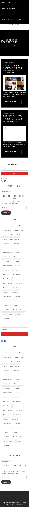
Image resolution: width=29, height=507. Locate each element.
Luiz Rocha (15, 270)
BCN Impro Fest (15, 234)
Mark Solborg (19, 283)
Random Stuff (8, 19)
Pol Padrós (17, 296)
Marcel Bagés (16, 274)
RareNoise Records (18, 301)
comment (13, 72)
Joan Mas (16, 261)
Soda (4, 314)
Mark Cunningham (7, 283)
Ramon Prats (6, 301)
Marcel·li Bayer (6, 279)
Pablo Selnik (15, 292)
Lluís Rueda (6, 270)
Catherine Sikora (14, 239)
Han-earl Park (6, 256)
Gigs (17, 2)
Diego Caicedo (15, 243)
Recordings (7, 2)
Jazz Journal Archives (12, 14)
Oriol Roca (5, 292)
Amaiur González (19, 230)
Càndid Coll (6, 243)
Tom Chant (11, 314)
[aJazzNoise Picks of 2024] (14, 83)
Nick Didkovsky (17, 287)
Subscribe (6, 212)
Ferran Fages (18, 252)
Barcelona (5, 234)
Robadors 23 (6, 305)
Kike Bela (17, 265)
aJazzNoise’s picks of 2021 (12, 117)
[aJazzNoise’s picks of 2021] (14, 133)
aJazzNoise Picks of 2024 (12, 66)
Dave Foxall (7, 72)
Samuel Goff (6, 309)
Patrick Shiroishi (7, 296)
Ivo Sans (21, 256)
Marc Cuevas (6, 274)
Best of (5, 239)
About (19, 19)
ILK (14, 256)
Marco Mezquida (18, 279)
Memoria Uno (6, 287)
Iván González (6, 261)
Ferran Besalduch (7, 252)
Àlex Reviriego (6, 318)
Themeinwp (19, 504)
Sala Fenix (15, 305)
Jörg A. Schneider (7, 265)
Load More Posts (14, 164)
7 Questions (6, 226)
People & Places (9, 8)
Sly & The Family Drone (19, 309)
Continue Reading (11, 101)
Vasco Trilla (21, 314)
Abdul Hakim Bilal (16, 226)
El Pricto (5, 248)
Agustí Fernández (7, 230)
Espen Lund (14, 248)
